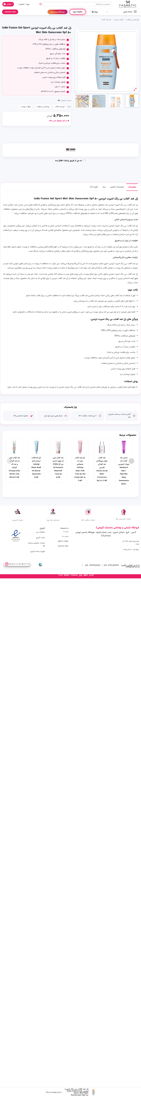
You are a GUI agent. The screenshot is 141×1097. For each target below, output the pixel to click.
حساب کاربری (40, 537)
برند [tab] (103, 186)
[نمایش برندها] (70, 150)
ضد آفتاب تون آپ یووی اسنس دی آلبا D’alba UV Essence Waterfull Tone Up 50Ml (58, 467)
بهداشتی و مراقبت (132, 19)
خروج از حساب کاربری (37, 551)
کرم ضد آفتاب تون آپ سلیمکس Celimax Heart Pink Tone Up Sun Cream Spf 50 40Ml (80, 469)
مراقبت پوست (119, 19)
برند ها (95, 11)
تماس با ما (65, 536)
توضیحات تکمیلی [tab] (117, 186)
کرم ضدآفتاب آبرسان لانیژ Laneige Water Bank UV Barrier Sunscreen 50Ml (36, 467)
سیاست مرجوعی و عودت (36, 543)
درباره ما (65, 531)
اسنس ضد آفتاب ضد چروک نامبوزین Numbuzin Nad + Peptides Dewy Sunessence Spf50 (123, 470)
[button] (8, 4)
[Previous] (132, 61)
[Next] (79, 61)
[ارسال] (40, 4)
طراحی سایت (52, 575)
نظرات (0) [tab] (94, 186)
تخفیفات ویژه (77, 11)
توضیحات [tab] (132, 186)
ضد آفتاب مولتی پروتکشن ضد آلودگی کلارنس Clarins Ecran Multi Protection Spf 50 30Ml (102, 469)
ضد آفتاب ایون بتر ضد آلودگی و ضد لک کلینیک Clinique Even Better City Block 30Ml (14, 467)
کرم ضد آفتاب (106, 19)
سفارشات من (40, 532)
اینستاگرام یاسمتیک (58, 12)
